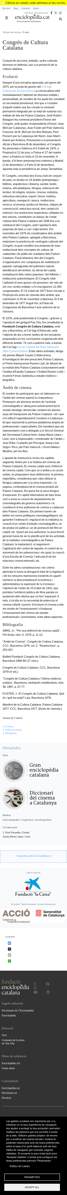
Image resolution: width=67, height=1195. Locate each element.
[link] (33, 856)
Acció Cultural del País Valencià (37, 347)
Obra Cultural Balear (15, 351)
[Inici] (32, 17)
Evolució (9, 726)
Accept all (32, 1187)
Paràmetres (32, 1177)
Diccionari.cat (41, 12)
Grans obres (8, 1068)
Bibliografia (11, 733)
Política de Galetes (20, 1166)
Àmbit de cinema (13, 730)
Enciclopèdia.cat (11, 1088)
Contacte (25, 8)
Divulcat (29, 12)
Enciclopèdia (9, 1015)
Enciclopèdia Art (11, 1063)
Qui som (6, 8)
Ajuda (36, 8)
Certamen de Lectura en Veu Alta (13, 1042)
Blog (16, 8)
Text (4, 1035)
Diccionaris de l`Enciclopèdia (18, 1010)
